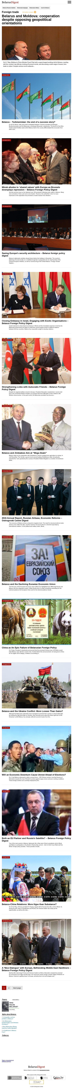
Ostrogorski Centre (44, 1070)
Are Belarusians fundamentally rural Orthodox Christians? (10, 1022)
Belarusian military (34, 7)
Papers (4, 999)
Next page (17, 988)
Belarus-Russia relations (9, 7)
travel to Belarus (45, 7)
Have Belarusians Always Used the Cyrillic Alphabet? (9, 1027)
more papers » (15, 999)
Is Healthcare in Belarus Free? (9, 1031)
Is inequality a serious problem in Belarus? (8, 1017)
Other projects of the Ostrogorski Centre (36, 1074)
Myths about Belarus (9, 1014)
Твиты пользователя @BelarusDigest (8, 1061)
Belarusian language (22, 7)
